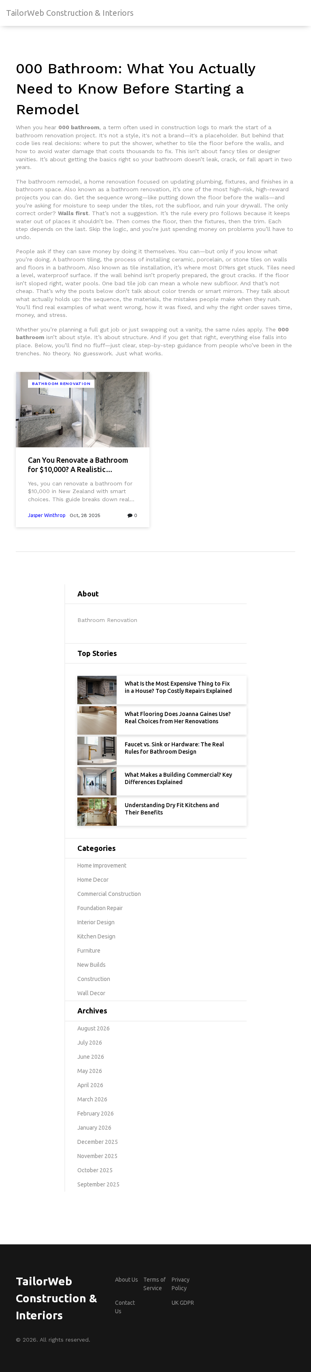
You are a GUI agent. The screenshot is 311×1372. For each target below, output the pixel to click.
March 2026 (92, 1099)
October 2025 (95, 1170)
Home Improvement (101, 865)
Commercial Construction (109, 894)
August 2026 (93, 1028)
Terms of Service (154, 1283)
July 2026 (89, 1042)
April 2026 (90, 1085)
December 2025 (97, 1142)
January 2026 (94, 1127)
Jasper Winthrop (47, 515)
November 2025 (97, 1156)
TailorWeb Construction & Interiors (70, 12)
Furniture (88, 950)
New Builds (91, 965)
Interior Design (96, 922)
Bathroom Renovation (61, 383)
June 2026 (90, 1057)
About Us (126, 1279)
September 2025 (98, 1184)
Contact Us (125, 1306)
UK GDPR (183, 1302)
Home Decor (93, 879)
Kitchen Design (96, 936)
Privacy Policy (181, 1283)
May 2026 (89, 1071)
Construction (93, 979)
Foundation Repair (100, 908)
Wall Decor (91, 993)
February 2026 (95, 1113)
